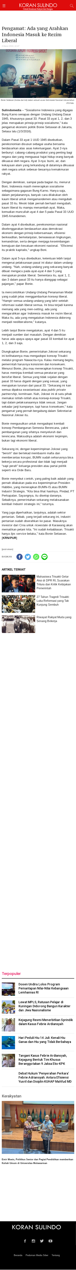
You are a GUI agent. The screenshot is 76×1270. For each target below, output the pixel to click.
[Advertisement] (38, 800)
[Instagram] (33, 1240)
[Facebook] (19, 557)
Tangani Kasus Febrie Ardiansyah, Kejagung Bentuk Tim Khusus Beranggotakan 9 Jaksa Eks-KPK (43, 1059)
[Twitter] (28, 557)
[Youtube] (50, 1240)
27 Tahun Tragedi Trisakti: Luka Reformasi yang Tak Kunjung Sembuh (53, 600)
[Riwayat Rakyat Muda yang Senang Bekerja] (18, 624)
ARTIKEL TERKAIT (14, 569)
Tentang (56, 1255)
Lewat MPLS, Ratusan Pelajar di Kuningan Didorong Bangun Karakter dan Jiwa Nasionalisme (45, 1006)
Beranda (18, 1255)
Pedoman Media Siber (37, 1255)
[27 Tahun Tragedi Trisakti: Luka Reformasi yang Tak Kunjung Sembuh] (18, 604)
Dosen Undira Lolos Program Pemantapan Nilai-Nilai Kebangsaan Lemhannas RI (44, 988)
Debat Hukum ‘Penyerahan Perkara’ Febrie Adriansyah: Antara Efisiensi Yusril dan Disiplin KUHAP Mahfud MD (45, 1077)
